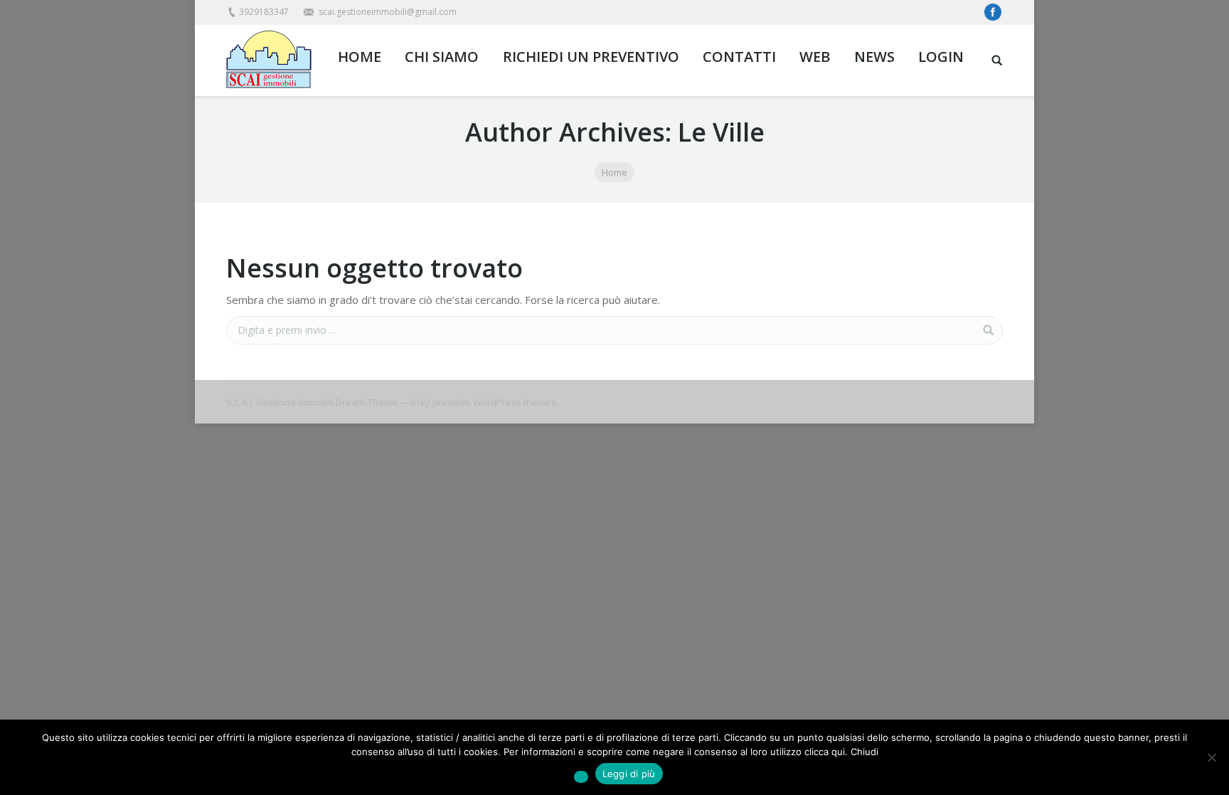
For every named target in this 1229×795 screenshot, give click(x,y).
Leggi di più (629, 773)
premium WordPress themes (494, 402)
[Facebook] (992, 12)
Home (614, 172)
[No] (1211, 757)
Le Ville (721, 132)
